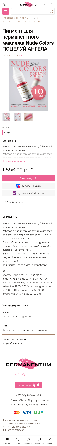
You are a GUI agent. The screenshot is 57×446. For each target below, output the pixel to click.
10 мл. (7, 132)
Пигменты (22, 17)
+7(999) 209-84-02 (28, 395)
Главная (7, 17)
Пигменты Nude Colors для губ (21, 21)
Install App (25, 385)
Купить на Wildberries (31, 193)
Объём (5, 127)
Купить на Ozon (31, 185)
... (34, 17)
